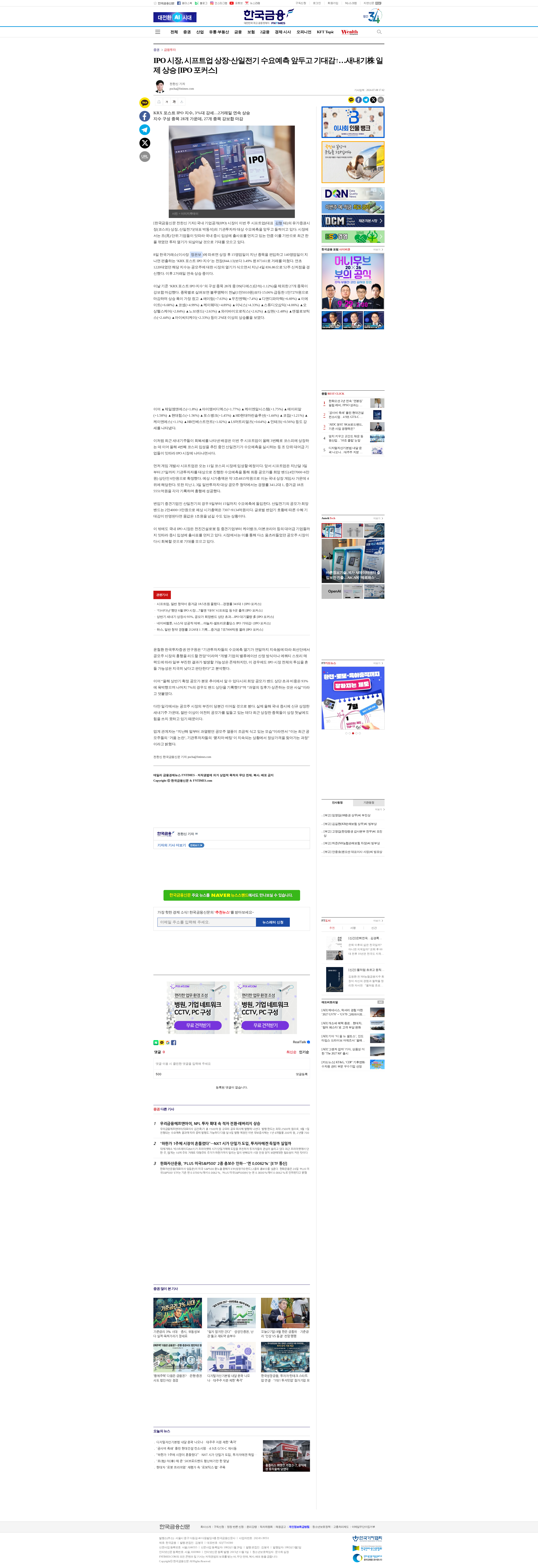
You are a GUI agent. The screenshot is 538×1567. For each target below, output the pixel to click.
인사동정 (337, 802)
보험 (251, 32)
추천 (332, 927)
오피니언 (304, 32)
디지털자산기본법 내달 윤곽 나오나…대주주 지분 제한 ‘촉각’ (196, 1442)
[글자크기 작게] (166, 102)
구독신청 (300, 3)
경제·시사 (283, 32)
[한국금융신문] (163, 3)
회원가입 (333, 3)
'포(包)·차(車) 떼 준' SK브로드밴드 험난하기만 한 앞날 (192, 1461)
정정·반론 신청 (235, 1526)
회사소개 (205, 1526)
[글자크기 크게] (174, 102)
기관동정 (369, 802)
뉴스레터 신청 (273, 922)
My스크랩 (351, 3)
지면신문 (369, 3)
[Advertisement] (188, 359)
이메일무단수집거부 (363, 1526)
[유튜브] (236, 3)
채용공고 (281, 1526)
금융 (238, 32)
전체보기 (196, 845)
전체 (174, 32)
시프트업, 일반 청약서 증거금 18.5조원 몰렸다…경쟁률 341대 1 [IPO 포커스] (209, 604)
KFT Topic (325, 32)
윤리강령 (252, 1526)
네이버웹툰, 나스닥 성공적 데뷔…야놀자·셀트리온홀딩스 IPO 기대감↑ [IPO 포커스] (213, 623)
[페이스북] (184, 3)
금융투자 (170, 49)
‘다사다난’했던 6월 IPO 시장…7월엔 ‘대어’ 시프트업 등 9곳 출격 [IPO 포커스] (209, 610)
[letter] (252, 3)
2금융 (264, 32)
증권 (187, 32)
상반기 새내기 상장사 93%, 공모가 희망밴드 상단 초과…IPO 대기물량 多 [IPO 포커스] (215, 616)
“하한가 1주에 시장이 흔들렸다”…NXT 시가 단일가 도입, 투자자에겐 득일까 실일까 (207, 1454)
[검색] (379, 32)
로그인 (317, 3)
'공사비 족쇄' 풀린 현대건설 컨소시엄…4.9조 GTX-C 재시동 (196, 1448)
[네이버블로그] (201, 3)
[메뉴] (157, 32)
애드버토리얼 (330, 1002)
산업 (200, 32)
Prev (327, 702)
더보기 (376, 249)
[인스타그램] (218, 3)
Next (379, 702)
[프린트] (159, 102)
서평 (353, 927)
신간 (374, 927)
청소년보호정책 (321, 1526)
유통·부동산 (219, 32)
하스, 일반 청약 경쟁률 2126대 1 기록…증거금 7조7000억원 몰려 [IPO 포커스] (210, 629)
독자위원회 (266, 1526)
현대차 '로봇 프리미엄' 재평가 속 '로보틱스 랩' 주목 (190, 1467)
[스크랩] (181, 102)
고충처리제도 (341, 1526)
